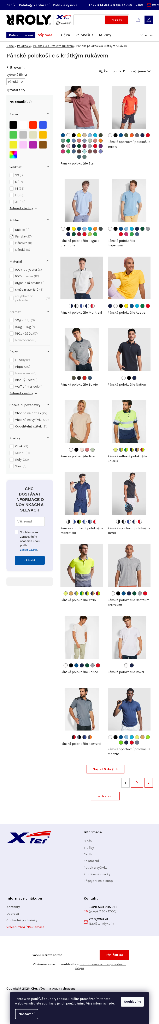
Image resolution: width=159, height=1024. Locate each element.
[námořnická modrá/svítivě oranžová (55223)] (137, 450)
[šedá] (23, 134)
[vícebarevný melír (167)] (82, 450)
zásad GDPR (28, 549)
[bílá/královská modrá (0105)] (74, 522)
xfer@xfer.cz (98, 919)
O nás (88, 841)
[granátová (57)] (84, 146)
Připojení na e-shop (98, 881)
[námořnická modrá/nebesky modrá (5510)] (90, 522)
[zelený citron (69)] (90, 234)
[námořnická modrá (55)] (74, 146)
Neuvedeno (25, 340)
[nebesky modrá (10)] (90, 135)
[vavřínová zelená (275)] (126, 135)
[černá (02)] (74, 135)
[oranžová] (43, 134)
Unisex (21, 230)
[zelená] (13, 134)
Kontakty (13, 907)
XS (18, 175)
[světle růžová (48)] (68, 146)
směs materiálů (28, 289)
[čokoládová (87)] (79, 151)
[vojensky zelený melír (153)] (74, 378)
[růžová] (23, 143)
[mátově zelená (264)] (90, 141)
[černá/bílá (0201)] (76, 306)
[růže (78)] (63, 151)
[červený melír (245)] (84, 378)
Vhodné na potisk (30, 413)
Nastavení (27, 1014)
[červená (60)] (95, 146)
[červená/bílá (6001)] (92, 306)
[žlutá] (13, 143)
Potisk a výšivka (65, 5)
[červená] (33, 124)
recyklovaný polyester (32, 298)
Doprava (12, 914)
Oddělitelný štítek (30, 426)
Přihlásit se (114, 955)
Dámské (23, 243)
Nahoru (107, 796)
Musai (22, 453)
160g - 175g (24, 327)
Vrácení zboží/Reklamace (25, 927)
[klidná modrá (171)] (84, 157)
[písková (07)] (84, 135)
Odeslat (29, 560)
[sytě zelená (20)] (142, 306)
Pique (22, 367)
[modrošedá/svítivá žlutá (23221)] (121, 450)
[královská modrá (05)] (63, 135)
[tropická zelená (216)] (68, 141)
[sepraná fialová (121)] (101, 151)
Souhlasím (132, 1001)
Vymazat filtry (15, 90)
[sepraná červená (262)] (79, 141)
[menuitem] (20, 35)
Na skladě (20, 102)
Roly (21, 459)
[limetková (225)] (148, 737)
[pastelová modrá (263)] (84, 141)
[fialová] (33, 143)
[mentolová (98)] (84, 151)
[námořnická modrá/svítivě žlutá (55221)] (132, 450)
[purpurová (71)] (101, 146)
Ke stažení (91, 861)
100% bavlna (26, 276)
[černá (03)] (115, 135)
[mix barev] (13, 153)
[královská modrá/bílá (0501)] (82, 306)
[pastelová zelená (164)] (63, 141)
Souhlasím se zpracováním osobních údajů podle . (30, 541)
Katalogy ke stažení (34, 5)
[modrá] (43, 124)
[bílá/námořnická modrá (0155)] (71, 306)
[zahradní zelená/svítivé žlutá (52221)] (126, 450)
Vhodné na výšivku (31, 420)
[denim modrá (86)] (74, 151)
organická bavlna (29, 283)
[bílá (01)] (68, 135)
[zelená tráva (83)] (68, 151)
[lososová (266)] (95, 141)
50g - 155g (24, 320)
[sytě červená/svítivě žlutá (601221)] (142, 450)
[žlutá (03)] (79, 135)
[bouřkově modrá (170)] (79, 157)
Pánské (23, 236)
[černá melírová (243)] (79, 378)
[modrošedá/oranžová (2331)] (90, 737)
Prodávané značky (97, 874)
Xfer (20, 466)
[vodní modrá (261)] (74, 141)
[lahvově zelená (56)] (79, 146)
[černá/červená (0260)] (74, 737)
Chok (21, 446)
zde (111, 1003)
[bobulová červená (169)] (95, 151)
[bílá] (23, 124)
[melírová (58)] (90, 146)
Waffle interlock (28, 386)
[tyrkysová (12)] (95, 135)
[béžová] (33, 134)
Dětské (22, 250)
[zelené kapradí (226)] (121, 742)
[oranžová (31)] (101, 141)
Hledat (117, 20)
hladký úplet (25, 380)
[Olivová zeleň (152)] (101, 135)
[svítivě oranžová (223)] (71, 593)
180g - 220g (26, 333)
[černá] (13, 124)
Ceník (11, 5)
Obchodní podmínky (21, 920)
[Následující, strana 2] (137, 783)
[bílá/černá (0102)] (68, 522)
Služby (89, 848)
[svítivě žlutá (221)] (115, 450)
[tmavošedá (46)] (63, 146)
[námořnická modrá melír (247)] (90, 378)
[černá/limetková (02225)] (79, 522)
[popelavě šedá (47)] (137, 135)
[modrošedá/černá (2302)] (79, 737)
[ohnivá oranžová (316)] (132, 135)
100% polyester (28, 270)
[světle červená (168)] (90, 151)
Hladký (22, 360)
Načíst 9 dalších (105, 769)
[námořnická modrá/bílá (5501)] (87, 306)
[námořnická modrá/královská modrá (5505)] (84, 737)
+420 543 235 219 (102, 5)
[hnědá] (43, 143)
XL (19, 202)
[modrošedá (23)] (137, 742)
